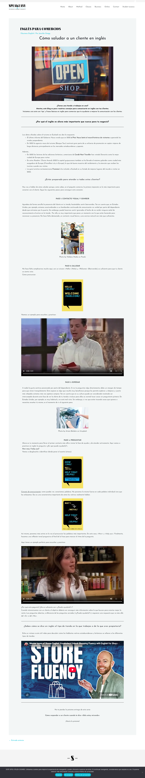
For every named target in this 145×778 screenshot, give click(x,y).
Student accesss (128, 7)
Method (79, 7)
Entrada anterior (16, 740)
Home (62, 7)
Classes (88, 7)
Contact (116, 7)
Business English (27, 33)
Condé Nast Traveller (83, 155)
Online (107, 7)
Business (98, 7)
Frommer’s (57, 169)
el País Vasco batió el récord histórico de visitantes (90, 138)
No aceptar (68, 775)
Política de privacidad (82, 775)
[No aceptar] (142, 772)
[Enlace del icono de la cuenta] (135, 1)
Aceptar (59, 775)
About (70, 7)
